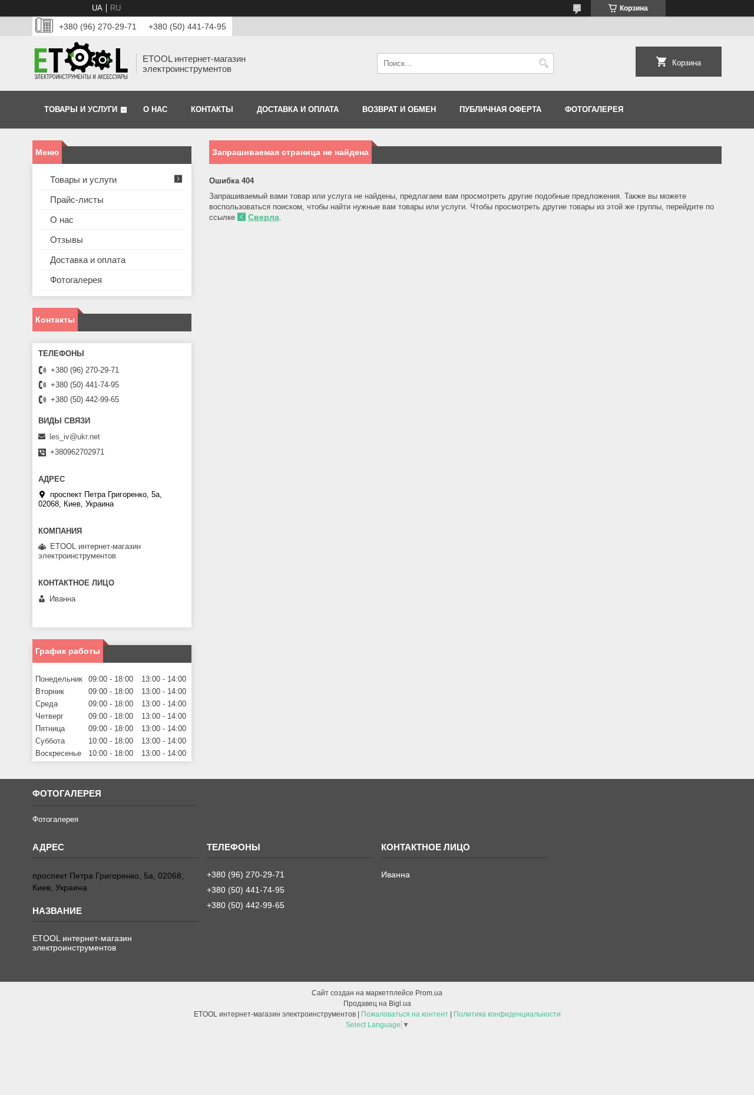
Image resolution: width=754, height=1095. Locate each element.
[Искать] (543, 63)
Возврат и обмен (399, 109)
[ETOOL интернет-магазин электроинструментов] (80, 63)
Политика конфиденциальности (507, 1014)
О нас (155, 109)
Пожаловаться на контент (404, 1014)
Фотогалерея (594, 109)
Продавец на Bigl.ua (377, 1003)
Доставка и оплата (298, 109)
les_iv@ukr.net (74, 436)
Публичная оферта (500, 109)
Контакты (212, 109)
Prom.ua (428, 993)
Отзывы (66, 240)
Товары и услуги (80, 109)
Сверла (263, 217)
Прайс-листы (77, 200)
